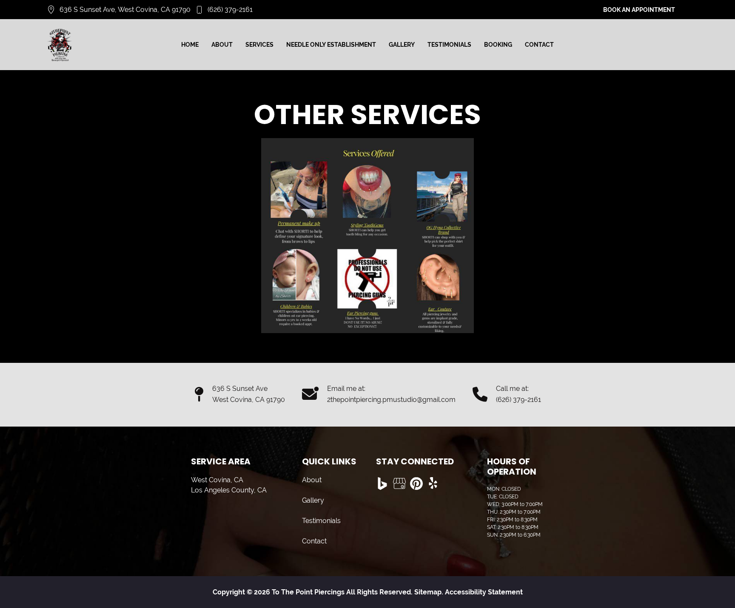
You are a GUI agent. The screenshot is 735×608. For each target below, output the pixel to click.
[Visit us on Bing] (382, 483)
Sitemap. (428, 592)
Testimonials (449, 44)
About (222, 44)
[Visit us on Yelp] (433, 483)
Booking (498, 44)
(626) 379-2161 (230, 10)
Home (190, 44)
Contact (539, 44)
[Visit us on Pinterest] (416, 483)
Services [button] (259, 44)
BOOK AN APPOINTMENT (639, 9)
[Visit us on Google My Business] (399, 483)
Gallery (402, 44)
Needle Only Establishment (331, 44)
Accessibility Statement (484, 592)
